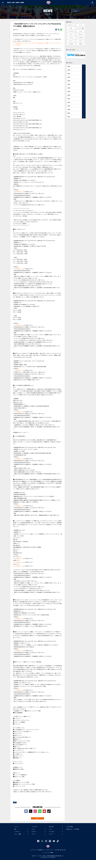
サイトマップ (51, 849)
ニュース (16, 826)
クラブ (71, 34)
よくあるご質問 (56, 849)
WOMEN (80, 43)
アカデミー (80, 34)
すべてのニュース (71, 25)
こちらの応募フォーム (18, 191)
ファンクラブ (71, 31)
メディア (80, 40)
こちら (27, 432)
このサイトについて (34, 849)
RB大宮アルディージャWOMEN (72, 829)
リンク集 (47, 849)
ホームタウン (80, 37)
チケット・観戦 (81, 28)
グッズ (80, 31)
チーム (80, 25)
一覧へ (37, 818)
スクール (71, 37)
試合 (71, 28)
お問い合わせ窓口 (62, 849)
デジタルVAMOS (69, 826)
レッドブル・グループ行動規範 (48, 852)
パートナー (71, 40)
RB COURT (71, 43)
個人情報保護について (41, 849)
